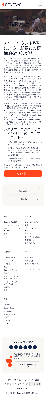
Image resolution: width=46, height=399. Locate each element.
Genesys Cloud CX (10, 222)
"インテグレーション (11, 225)
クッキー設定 (35, 384)
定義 (5, 290)
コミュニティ (30, 234)
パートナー (29, 258)
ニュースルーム (9, 320)
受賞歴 (6, 317)
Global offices (9, 308)
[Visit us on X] (21, 347)
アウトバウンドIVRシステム (14, 76)
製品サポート (30, 225)
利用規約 (8, 380)
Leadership (8, 311)
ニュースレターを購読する (27, 365)
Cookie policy (22, 388)
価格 (5, 234)
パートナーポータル (32, 269)
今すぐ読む (23, 173)
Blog (5, 267)
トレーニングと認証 (32, 237)
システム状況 (30, 243)
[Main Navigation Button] (41, 4)
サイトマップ (23, 384)
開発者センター (30, 240)
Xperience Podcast (11, 270)
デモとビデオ (9, 261)
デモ (5, 237)
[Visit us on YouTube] (30, 347)
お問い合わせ (23, 191)
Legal (6, 323)
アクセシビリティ (9, 384)
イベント (7, 264)
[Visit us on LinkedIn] (11, 347)
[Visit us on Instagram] (16, 347)
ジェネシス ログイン (32, 222)
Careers (7, 305)
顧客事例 (7, 287)
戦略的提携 (29, 261)
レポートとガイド (10, 258)
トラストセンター (10, 314)
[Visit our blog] (35, 347)
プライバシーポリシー (21, 380)
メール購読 (35, 380)
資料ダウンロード (10, 273)
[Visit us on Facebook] (25, 347)
